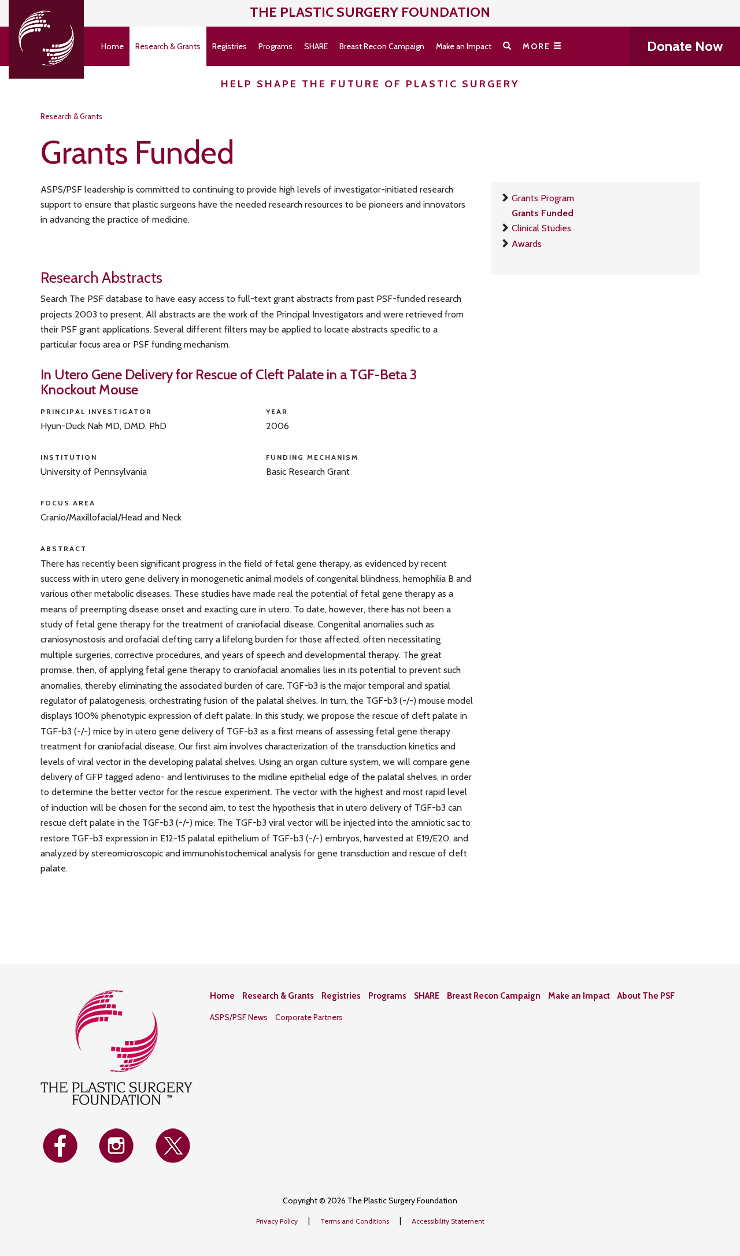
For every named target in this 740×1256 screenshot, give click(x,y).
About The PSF (646, 996)
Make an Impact (463, 46)
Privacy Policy (277, 1221)
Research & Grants (168, 46)
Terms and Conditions (355, 1221)
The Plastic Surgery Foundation (370, 11)
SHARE (316, 46)
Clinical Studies (541, 228)
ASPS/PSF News (239, 1017)
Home (112, 46)
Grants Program (543, 198)
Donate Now (685, 46)
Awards (527, 243)
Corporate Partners (309, 1017)
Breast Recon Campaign (381, 46)
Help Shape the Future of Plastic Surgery (370, 83)
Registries (229, 46)
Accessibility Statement (448, 1221)
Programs (275, 46)
